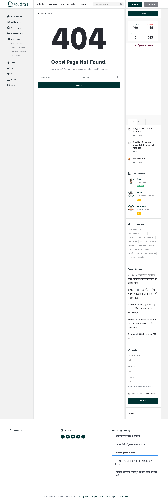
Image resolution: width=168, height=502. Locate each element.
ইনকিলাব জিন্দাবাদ (149, 237)
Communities (17, 33)
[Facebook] (63, 437)
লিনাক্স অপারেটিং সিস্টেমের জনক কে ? (143, 130)
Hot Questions (16, 55)
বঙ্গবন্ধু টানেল (139, 249)
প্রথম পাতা (41, 4)
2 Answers (140, 152)
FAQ (92, 496)
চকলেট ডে (132, 245)
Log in (131, 413)
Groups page (17, 27)
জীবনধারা (151, 245)
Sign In (135, 4)
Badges (14, 73)
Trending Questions (18, 47)
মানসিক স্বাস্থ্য (149, 249)
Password (132, 366)
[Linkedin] (73, 437)
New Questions (16, 43)
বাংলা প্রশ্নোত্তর (16, 16)
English (83, 4)
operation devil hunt (135, 234)
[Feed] (78, 437)
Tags (13, 68)
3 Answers (140, 135)
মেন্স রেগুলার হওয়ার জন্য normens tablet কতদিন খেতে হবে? (142, 323)
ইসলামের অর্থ (133, 241)
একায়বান (132, 290)
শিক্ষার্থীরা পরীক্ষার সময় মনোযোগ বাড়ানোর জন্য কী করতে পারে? (143, 145)
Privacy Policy (84, 496)
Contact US (99, 496)
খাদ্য (146, 241)
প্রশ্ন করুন (143, 13)
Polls (13, 62)
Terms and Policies (121, 496)
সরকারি (131, 253)
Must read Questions (18, 51)
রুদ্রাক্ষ (139, 192)
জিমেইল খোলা (142, 245)
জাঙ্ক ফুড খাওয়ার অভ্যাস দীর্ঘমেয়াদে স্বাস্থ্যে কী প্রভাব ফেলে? (142, 309)
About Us (109, 496)
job (140, 230)
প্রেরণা (130, 249)
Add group (16, 22)
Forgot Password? (152, 393)
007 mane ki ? (139, 158)
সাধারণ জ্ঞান (139, 253)
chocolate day (133, 230)
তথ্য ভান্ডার (53, 4)
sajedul (131, 275)
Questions (15, 39)
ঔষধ (140, 241)
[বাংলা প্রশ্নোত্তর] (20, 4)
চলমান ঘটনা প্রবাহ (68, 4)
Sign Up (151, 4)
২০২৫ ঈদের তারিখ (150, 253)
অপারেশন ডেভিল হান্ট (135, 237)
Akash (139, 178)
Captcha (131, 377)
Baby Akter (142, 206)
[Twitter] (68, 437)
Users (13, 79)
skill (145, 234)
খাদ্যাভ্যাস (153, 241)
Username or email (135, 355)
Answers (141, 121)
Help (13, 85)
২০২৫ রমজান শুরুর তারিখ (136, 257)
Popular (132, 121)
